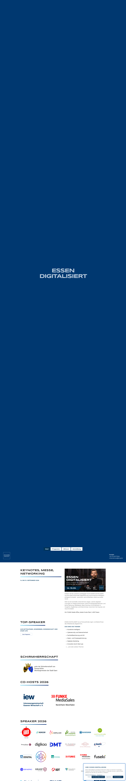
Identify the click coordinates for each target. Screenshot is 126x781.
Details (89, 776)
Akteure (66, 549)
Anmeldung (77, 549)
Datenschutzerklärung (90, 774)
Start (47, 549)
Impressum (99, 774)
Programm (56, 549)
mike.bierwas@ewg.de (116, 558)
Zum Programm (26, 634)
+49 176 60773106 (114, 556)
